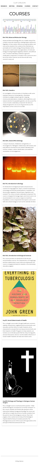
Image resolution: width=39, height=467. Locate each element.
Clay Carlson (20, 3)
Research (4, 6)
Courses (27, 6)
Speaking (19, 6)
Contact (35, 6)
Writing (11, 6)
